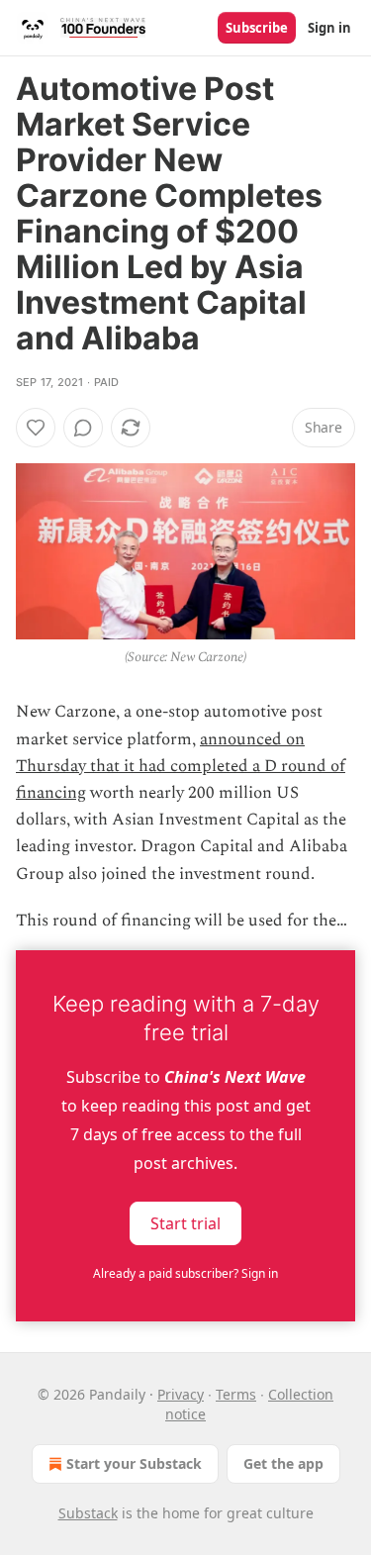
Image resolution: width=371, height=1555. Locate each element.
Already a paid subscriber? (185, 1273)
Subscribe (257, 28)
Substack (88, 1513)
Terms (236, 1394)
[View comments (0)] (83, 427)
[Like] (35, 427)
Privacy (180, 1394)
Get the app (283, 1463)
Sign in (329, 28)
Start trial (185, 1223)
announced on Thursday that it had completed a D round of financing (180, 766)
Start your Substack (134, 1463)
